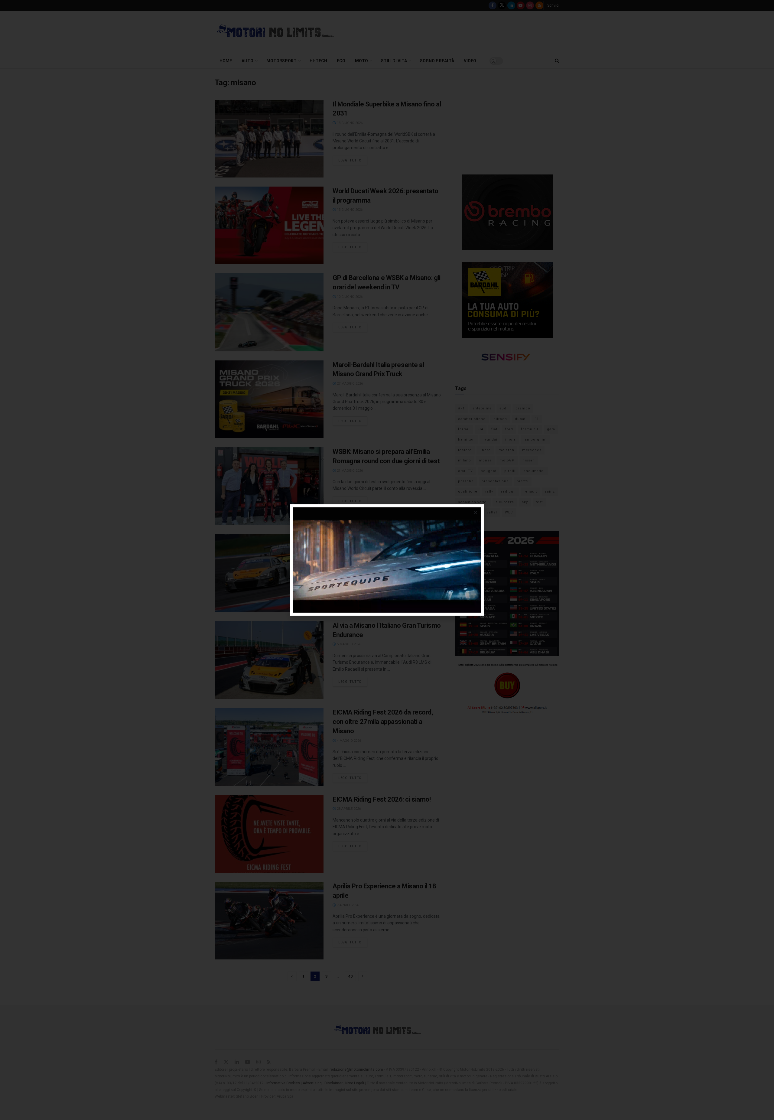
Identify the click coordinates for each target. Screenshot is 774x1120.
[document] (387, 560)
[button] (475, 512)
